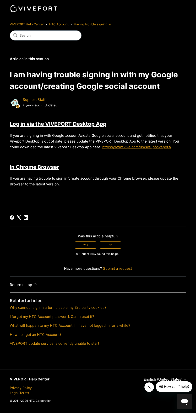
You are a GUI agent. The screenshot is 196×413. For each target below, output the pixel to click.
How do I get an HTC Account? (35, 334)
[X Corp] (19, 217)
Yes (85, 245)
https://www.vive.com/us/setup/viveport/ (136, 147)
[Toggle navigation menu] (177, 8)
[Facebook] (12, 217)
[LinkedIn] (26, 217)
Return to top (21, 284)
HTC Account (59, 24)
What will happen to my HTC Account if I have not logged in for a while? (70, 325)
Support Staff (34, 99)
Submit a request (117, 268)
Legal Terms (19, 393)
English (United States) (163, 379)
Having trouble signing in (92, 24)
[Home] (33, 8)
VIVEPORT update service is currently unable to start (54, 343)
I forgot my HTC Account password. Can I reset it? (52, 316)
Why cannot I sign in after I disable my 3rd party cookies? (58, 307)
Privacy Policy (21, 388)
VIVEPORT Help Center (27, 24)
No (110, 245)
